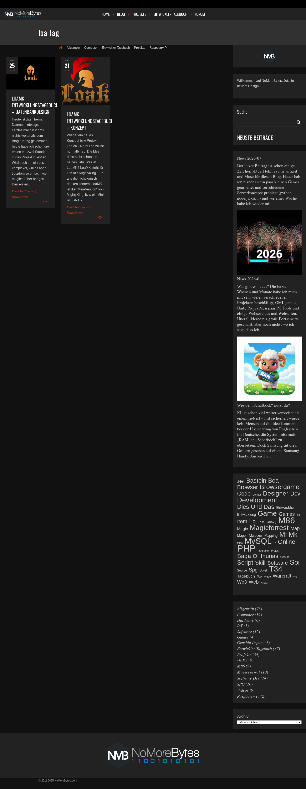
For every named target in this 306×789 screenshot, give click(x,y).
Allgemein (245, 608)
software (277, 562)
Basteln (256, 480)
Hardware (245, 620)
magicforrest (269, 527)
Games (243, 637)
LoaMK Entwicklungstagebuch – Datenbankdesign (35, 105)
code (244, 493)
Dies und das (255, 506)
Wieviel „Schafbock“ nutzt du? (263, 405)
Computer (245, 614)
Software (244, 631)
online (286, 541)
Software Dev (248, 678)
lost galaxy (267, 522)
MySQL (258, 541)
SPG (241, 684)
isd (298, 514)
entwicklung (246, 515)
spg (253, 570)
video (267, 576)
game (267, 513)
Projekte (244, 654)
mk (293, 534)
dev (295, 493)
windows (265, 583)
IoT (240, 625)
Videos (243, 690)
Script (245, 562)
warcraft (282, 576)
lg (252, 521)
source (242, 570)
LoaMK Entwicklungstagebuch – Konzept (90, 121)
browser (247, 487)
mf (283, 534)
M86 (241, 665)
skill (260, 562)
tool (259, 576)
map (295, 528)
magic (242, 529)
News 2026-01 (249, 279)
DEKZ (242, 659)
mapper (255, 535)
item (242, 521)
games (287, 514)
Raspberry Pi (248, 696)
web (254, 582)
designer (275, 493)
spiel (263, 570)
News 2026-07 (249, 158)
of (275, 543)
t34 (275, 569)
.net (240, 481)
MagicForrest (20, 197)
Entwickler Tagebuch (24, 191)
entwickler (285, 507)
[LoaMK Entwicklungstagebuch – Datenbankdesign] (30, 73)
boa (273, 480)
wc (295, 576)
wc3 (242, 582)
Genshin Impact (250, 642)
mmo (240, 543)
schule (285, 557)
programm (263, 550)
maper (242, 536)
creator (257, 494)
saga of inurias (257, 556)
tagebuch (246, 576)
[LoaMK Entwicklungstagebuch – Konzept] (85, 81)
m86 (286, 520)
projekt (275, 550)
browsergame (279, 487)
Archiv (243, 716)
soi (295, 562)
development (257, 500)
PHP (246, 548)
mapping (270, 536)
